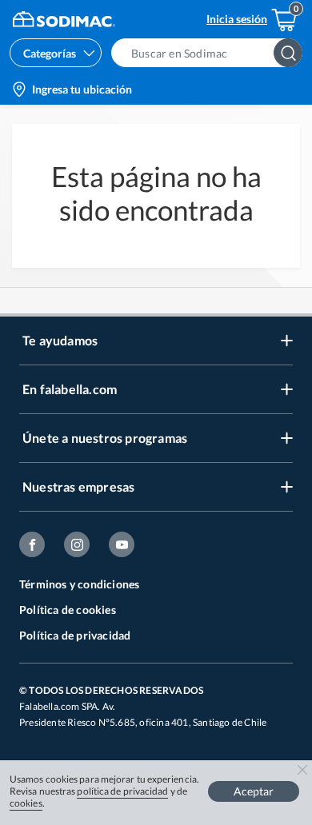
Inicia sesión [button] (236, 19)
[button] (211, 52)
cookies (26, 803)
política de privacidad (122, 791)
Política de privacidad (74, 635)
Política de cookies (67, 609)
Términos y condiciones (79, 584)
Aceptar (254, 791)
